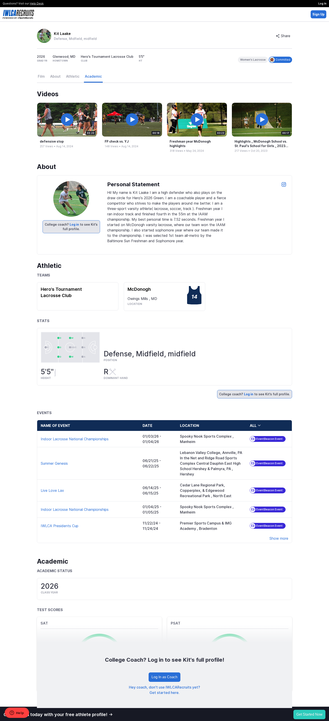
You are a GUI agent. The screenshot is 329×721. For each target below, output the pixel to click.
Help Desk (37, 3)
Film (41, 76)
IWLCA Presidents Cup (59, 526)
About (55, 76)
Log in (74, 224)
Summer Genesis (54, 463)
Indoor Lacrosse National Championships (75, 439)
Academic (93, 76)
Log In (322, 3)
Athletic (72, 76)
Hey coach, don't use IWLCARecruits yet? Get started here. (164, 690)
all (253, 425)
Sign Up (318, 14)
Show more (278, 538)
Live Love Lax (52, 490)
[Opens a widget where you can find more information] (16, 713)
